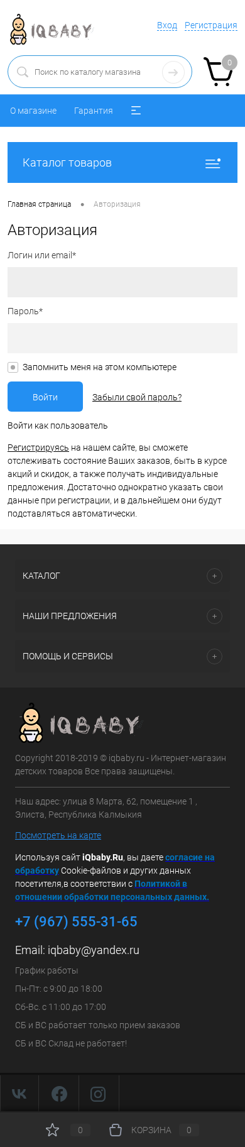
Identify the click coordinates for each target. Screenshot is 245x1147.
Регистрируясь (38, 447)
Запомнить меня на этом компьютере (100, 367)
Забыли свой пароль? (137, 397)
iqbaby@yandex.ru (93, 950)
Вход (167, 25)
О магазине (33, 111)
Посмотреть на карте (58, 835)
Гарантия (93, 111)
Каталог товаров (67, 162)
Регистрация (211, 25)
